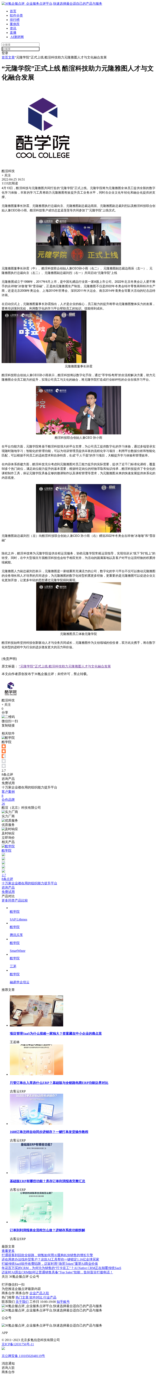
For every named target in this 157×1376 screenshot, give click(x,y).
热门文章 (22, 1297)
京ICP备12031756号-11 (18, 1344)
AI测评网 (17, 37)
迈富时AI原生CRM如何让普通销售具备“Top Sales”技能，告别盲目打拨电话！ (57, 1272)
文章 (11, 57)
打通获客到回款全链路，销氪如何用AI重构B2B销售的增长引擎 (47, 1255)
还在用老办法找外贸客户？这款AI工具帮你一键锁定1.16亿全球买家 (50, 1259)
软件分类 (16, 15)
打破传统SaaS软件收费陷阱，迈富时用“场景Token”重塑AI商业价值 (50, 1263)
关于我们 (22, 1301)
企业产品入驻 (39, 1293)
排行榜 (15, 19)
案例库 (15, 24)
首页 (13, 11)
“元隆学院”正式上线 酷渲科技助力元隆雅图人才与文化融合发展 (65, 666)
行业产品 (49, 1297)
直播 (13, 32)
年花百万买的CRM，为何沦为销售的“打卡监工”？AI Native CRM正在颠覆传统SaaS (61, 1268)
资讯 (13, 28)
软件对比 (36, 1297)
